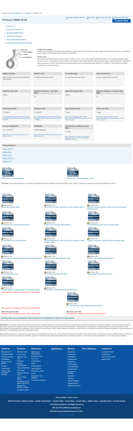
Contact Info (106, 354)
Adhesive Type (22, 352)
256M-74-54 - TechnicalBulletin (12, 178)
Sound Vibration (73, 381)
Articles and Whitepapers (35, 353)
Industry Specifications (14, 36)
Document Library (37, 371)
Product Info (11, 26)
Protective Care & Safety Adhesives (23, 382)
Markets (71, 349)
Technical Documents (14, 29)
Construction (72, 359)
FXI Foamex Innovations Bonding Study (15, 225)
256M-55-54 (7, 162)
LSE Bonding (72, 364)
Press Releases (89, 349)
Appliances (72, 354)
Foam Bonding (16, 13)
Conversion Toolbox (38, 380)
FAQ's (33, 364)
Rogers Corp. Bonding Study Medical (57, 225)
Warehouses (106, 359)
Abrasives (71, 352)
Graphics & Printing (72, 372)
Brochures (35, 359)
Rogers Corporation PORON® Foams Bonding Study (106, 240)
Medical (70, 378)
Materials (20, 361)
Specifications (36, 368)
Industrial (71, 376)
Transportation (73, 383)
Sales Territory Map (108, 357)
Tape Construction (23, 368)
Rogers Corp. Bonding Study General (100, 258)
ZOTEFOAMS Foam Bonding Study (13, 240)
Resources (36, 349)
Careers (4, 366)
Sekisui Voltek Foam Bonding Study (99, 274)
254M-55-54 (7, 152)
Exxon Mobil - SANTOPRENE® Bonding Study (60, 290)
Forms (33, 373)
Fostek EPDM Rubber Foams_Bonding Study (103, 225)
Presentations (36, 366)
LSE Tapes (21, 370)
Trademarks (5, 368)
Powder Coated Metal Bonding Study (57, 258)
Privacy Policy (61, 397)
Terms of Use (72, 397)
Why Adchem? (6, 352)
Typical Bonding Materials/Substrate (19, 43)
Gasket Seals (72, 369)
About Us (5, 349)
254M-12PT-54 (8, 149)
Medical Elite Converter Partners (5, 373)
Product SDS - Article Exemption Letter (80, 178)
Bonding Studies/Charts (15, 33)
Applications (56, 349)
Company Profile (7, 354)
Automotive (72, 357)
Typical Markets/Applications (17, 40)
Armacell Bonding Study (9, 274)
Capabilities (5, 359)
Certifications (36, 361)
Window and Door (74, 386)
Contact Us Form (108, 352)
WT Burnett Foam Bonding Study (55, 274)
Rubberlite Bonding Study (10, 207)
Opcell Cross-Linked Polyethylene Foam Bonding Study (64, 207)
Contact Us (107, 349)
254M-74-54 (7, 155)
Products (27, 13)
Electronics (72, 362)
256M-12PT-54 (8, 158)
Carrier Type (21, 354)
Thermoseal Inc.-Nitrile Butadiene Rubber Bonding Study (21, 258)
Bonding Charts (36, 356)
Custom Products (23, 390)
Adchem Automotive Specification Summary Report (84, 306)
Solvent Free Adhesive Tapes (22, 386)
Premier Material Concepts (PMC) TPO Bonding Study (20, 290)
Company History (7, 357)
